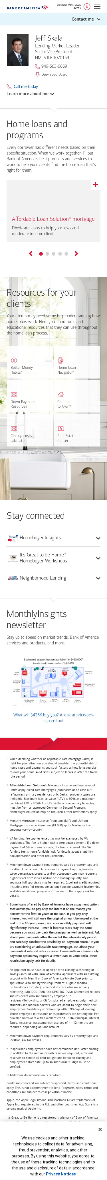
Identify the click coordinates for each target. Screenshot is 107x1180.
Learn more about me (28, 93)
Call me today (26, 86)
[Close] (100, 1129)
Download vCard (54, 75)
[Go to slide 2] (47, 253)
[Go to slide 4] (60, 253)
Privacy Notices (61, 1174)
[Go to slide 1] (41, 253)
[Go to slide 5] (66, 253)
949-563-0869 (54, 66)
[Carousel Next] (76, 254)
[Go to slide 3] (53, 253)
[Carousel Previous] (31, 254)
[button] (53, 19)
